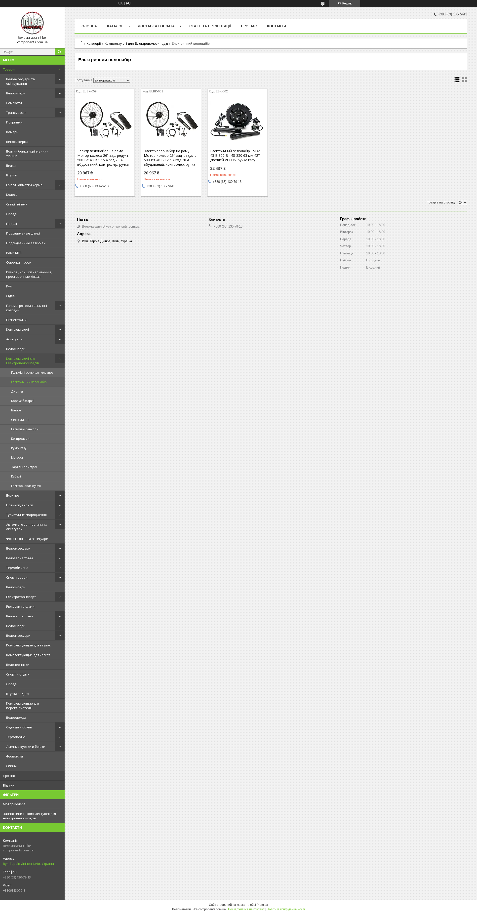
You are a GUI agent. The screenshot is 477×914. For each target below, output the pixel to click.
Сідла (10, 296)
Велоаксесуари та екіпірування (20, 81)
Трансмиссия (16, 112)
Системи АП (20, 420)
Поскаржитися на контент (246, 909)
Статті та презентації (210, 26)
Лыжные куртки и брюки (25, 746)
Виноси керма (17, 141)
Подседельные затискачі (26, 243)
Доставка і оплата (156, 26)
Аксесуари (14, 339)
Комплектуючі (17, 329)
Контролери (20, 439)
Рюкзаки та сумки (20, 606)
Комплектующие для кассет (28, 655)
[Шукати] (60, 52)
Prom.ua (262, 905)
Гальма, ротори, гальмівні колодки (26, 307)
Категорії (93, 43)
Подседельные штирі (23, 233)
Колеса (11, 194)
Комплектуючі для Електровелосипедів (22, 360)
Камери (12, 132)
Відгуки (8, 785)
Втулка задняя (17, 693)
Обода (11, 214)
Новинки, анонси (19, 505)
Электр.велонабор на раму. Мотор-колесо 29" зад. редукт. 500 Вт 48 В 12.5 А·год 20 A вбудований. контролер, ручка (170, 158)
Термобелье (16, 737)
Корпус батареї (22, 401)
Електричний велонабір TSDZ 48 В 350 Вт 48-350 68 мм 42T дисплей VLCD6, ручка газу (235, 155)
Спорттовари (17, 577)
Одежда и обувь (19, 727)
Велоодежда (16, 717)
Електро (12, 495)
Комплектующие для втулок (28, 645)
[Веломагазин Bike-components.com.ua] (32, 23)
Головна (88, 26)
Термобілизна (17, 567)
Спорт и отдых (17, 674)
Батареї (16, 410)
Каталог (115, 26)
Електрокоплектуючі (26, 486)
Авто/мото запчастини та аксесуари (26, 526)
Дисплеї (17, 391)
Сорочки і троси (18, 262)
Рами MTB (14, 252)
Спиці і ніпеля (16, 204)
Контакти (276, 26)
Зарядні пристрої (24, 467)
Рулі (9, 286)
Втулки (11, 175)
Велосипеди (15, 93)
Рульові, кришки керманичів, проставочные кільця (29, 274)
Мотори (17, 457)
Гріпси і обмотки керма (24, 185)
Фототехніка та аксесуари (27, 538)
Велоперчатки (17, 664)
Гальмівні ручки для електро (32, 372)
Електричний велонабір (29, 382)
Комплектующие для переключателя (22, 705)
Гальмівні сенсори (25, 429)
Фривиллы (14, 756)
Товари (9, 69)
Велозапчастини (19, 558)
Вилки (11, 165)
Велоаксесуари (18, 548)
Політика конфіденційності (286, 909)
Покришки (14, 122)
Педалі (11, 223)
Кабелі (16, 476)
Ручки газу (18, 448)
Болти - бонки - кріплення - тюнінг (27, 153)
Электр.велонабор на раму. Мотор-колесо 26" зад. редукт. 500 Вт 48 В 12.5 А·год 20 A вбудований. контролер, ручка (103, 158)
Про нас (9, 775)
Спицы (11, 766)
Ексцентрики (16, 320)
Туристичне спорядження (26, 515)
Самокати (14, 103)
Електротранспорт (21, 597)
